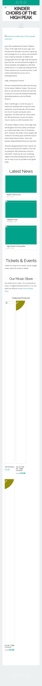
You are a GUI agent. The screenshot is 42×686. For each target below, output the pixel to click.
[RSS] (25, 2)
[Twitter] (21, 2)
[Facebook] (17, 2)
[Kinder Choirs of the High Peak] (21, 13)
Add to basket (10, 461)
